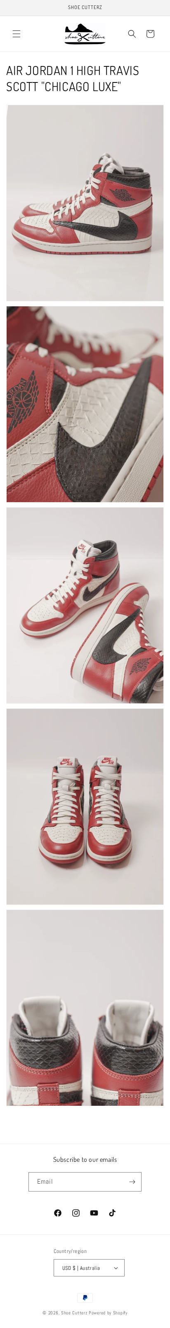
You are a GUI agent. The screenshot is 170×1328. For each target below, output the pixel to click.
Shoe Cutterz (74, 1313)
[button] (16, 34)
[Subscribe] (132, 1182)
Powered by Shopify (108, 1313)
